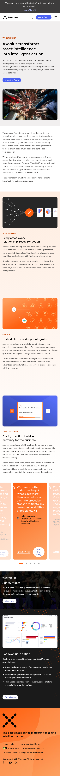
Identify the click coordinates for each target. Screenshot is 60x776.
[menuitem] (31, 17)
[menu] (28, 17)
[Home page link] (9, 720)
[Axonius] (10, 17)
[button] (30, 521)
